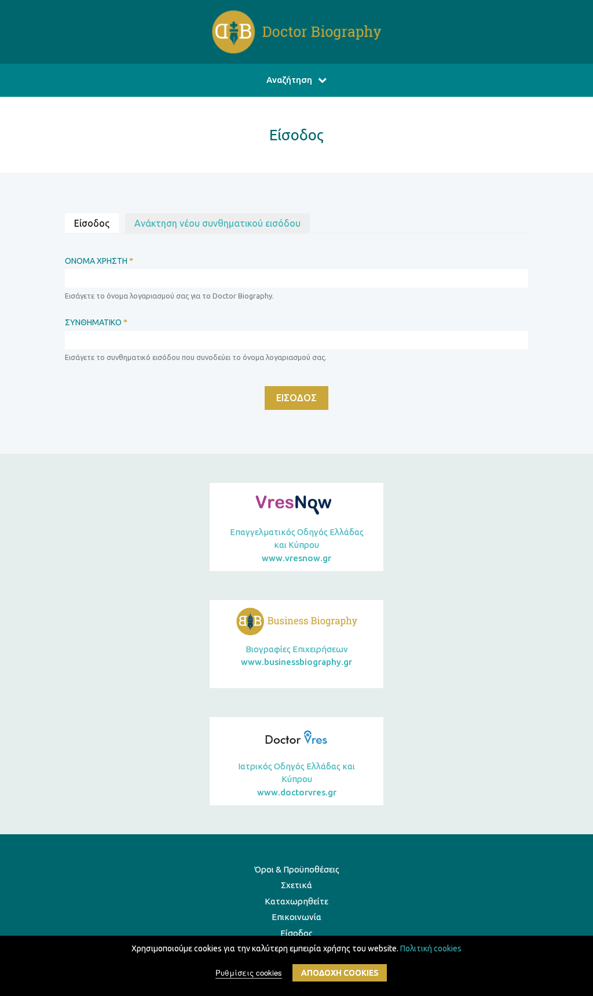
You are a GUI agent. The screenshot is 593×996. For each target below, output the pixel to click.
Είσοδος (96, 223)
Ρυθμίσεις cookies (248, 972)
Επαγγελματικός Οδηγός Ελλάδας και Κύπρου (297, 545)
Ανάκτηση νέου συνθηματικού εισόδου (217, 223)
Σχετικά (296, 885)
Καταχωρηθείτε (296, 901)
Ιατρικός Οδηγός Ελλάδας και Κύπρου (296, 779)
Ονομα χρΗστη (99, 261)
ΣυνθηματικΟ (96, 322)
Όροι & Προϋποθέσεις (296, 869)
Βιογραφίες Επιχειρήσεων (296, 655)
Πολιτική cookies (431, 948)
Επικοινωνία (296, 917)
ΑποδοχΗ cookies (339, 972)
